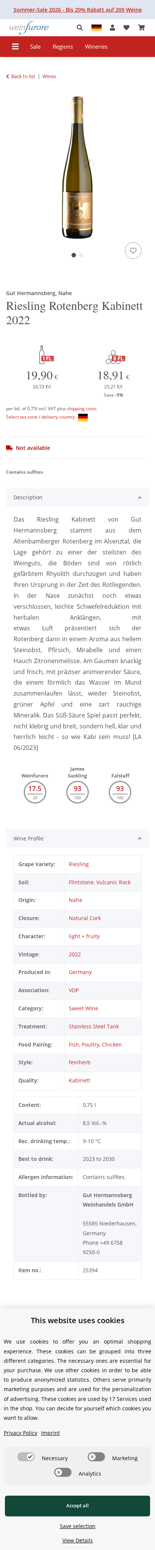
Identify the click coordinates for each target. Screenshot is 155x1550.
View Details (77, 1540)
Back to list (23, 76)
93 (77, 788)
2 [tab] (81, 255)
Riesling (79, 864)
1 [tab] (73, 255)
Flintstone (81, 882)
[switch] (26, 1456)
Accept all (77, 1505)
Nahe (75, 900)
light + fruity (84, 936)
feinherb (80, 1062)
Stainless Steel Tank (94, 1026)
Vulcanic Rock (113, 882)
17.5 (34, 788)
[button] (82, 27)
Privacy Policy (20, 1432)
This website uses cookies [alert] (78, 1320)
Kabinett (79, 1080)
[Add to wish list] (133, 250)
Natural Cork (85, 918)
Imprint (50, 1432)
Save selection (78, 1526)
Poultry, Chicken (102, 1044)
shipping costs (82, 408)
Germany (80, 972)
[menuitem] (35, 46)
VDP (74, 990)
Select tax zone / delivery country (41, 417)
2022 (75, 954)
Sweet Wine (83, 1008)
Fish (74, 1044)
